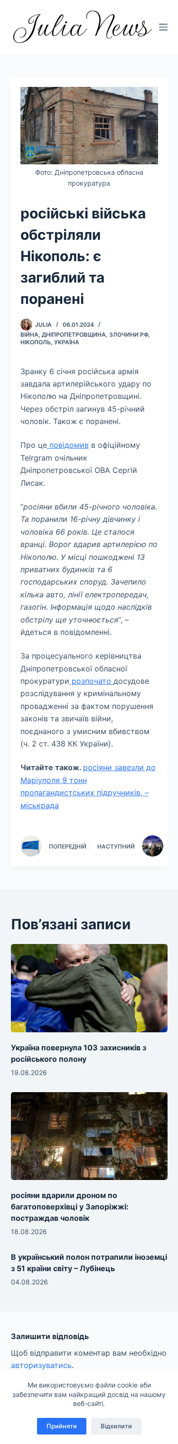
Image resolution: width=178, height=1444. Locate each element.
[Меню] (163, 27)
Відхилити (116, 1426)
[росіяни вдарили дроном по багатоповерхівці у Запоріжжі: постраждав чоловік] (89, 1136)
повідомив (68, 445)
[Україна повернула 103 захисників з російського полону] (89, 988)
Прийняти (62, 1426)
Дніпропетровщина (74, 334)
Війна (29, 334)
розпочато (91, 681)
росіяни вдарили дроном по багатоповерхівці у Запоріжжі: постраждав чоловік (70, 1206)
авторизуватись (41, 1365)
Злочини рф (128, 334)
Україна (66, 342)
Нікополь (35, 342)
